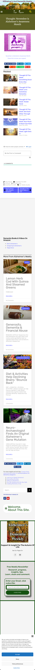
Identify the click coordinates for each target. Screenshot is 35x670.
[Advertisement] (17, 217)
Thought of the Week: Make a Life (24, 190)
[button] (32, 636)
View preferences (17, 664)
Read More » (9, 296)
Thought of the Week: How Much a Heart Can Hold (25, 121)
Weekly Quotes (26, 185)
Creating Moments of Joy (14, 484)
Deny (17, 659)
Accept (17, 654)
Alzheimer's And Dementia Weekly (17, 1)
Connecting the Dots (13, 479)
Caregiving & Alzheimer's (14, 246)
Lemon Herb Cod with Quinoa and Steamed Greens (17, 283)
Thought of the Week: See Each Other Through (25, 111)
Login (29, 146)
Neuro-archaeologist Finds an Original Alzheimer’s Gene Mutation (17, 433)
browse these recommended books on (16, 473)
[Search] (29, 490)
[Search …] (30, 12)
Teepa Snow (10, 248)
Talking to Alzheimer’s (13, 480)
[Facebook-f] (4, 498)
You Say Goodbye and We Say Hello (17, 482)
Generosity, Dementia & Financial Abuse (17, 327)
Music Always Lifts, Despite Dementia (10, 190)
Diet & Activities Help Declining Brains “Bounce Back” (17, 378)
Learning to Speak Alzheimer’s (15, 477)
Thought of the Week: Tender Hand (25, 102)
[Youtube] (8, 498)
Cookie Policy (16, 667)
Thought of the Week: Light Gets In (25, 131)
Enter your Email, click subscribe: (16, 582)
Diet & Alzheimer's (12, 243)
